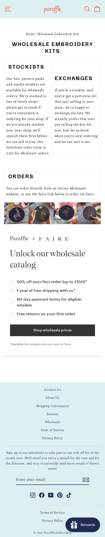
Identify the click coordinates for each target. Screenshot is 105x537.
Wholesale (52, 422)
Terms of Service (52, 512)
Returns (52, 414)
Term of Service (52, 430)
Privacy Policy (52, 438)
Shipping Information (52, 406)
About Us (52, 397)
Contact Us (52, 389)
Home (30, 34)
